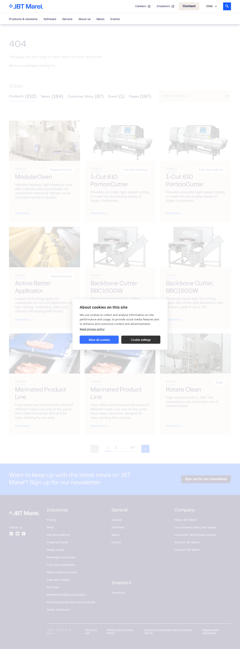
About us (84, 19)
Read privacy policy (92, 329)
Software (50, 19)
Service (67, 19)
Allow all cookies (99, 339)
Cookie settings (141, 339)
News (100, 19)
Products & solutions (23, 19)
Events (115, 19)
